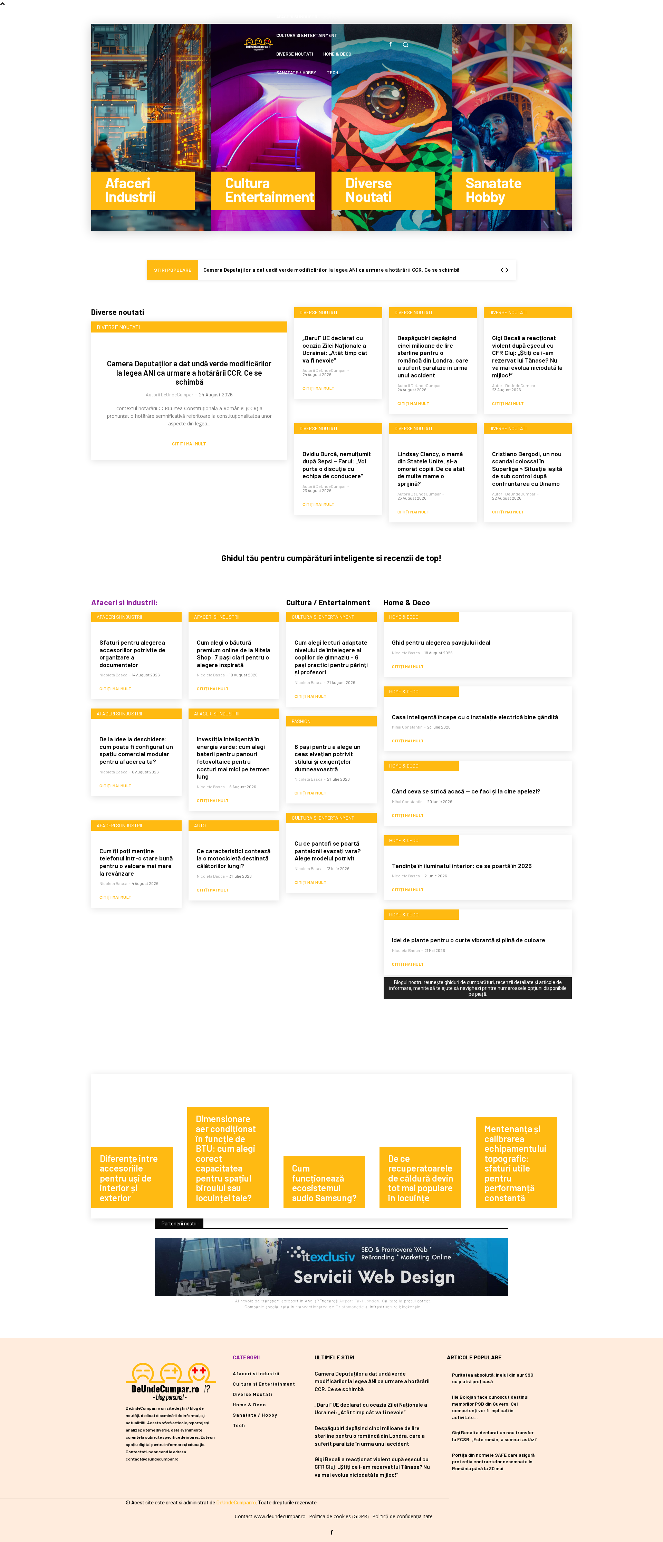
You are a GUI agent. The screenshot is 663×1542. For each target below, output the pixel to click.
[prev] (501, 270)
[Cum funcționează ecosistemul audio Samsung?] (331, 1146)
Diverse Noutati (118, 327)
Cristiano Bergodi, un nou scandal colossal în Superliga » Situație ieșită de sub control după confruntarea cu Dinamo (527, 468)
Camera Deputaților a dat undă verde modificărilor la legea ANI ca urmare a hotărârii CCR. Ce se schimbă (331, 270)
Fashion (301, 721)
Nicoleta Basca (113, 674)
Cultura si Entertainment (323, 617)
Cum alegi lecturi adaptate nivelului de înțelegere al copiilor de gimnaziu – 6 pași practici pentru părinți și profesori (331, 657)
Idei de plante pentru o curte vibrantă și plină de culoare (468, 940)
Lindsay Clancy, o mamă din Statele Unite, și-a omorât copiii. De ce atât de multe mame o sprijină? (431, 468)
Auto (200, 825)
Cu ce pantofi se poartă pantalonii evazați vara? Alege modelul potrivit (328, 850)
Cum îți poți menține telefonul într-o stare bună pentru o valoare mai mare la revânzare (136, 862)
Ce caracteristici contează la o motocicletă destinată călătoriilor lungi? (233, 858)
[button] (405, 44)
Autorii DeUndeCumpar (169, 394)
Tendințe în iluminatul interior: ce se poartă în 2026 (462, 865)
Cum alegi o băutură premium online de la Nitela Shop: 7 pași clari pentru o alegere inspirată (233, 653)
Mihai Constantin (407, 726)
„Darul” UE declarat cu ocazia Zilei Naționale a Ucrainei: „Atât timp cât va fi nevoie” (334, 349)
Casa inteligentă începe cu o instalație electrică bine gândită (475, 717)
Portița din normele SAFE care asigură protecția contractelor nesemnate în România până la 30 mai (493, 1461)
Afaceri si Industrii (119, 617)
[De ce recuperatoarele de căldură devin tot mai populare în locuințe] (427, 1146)
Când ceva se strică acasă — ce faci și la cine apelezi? (466, 791)
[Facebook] (390, 44)
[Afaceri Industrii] (151, 127)
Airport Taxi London (359, 1301)
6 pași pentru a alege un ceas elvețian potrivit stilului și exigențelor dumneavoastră (328, 758)
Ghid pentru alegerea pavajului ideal (441, 642)
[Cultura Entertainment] (271, 127)
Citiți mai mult (189, 444)
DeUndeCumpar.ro (236, 1502)
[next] (507, 270)
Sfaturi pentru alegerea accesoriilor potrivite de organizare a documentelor (132, 653)
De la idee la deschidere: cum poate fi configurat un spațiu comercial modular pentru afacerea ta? (136, 750)
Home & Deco (404, 617)
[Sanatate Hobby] (512, 127)
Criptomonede (350, 1306)
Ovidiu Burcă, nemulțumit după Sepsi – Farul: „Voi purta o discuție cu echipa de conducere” (336, 465)
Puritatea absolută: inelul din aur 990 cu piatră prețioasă (492, 1378)
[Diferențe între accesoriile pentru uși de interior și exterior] (139, 1146)
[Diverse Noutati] (392, 127)
